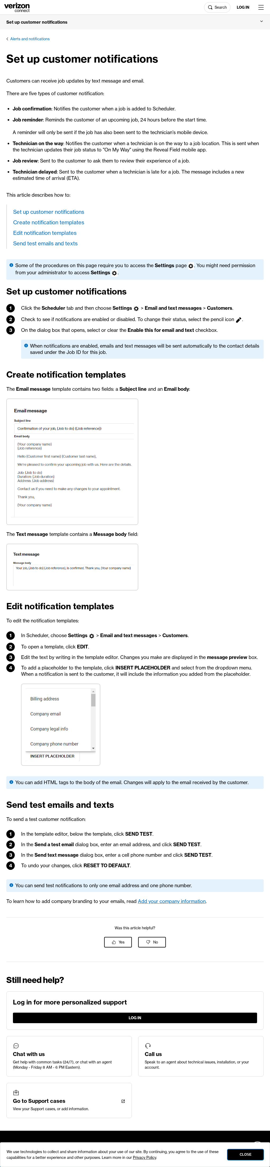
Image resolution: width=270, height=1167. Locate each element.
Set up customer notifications (48, 212)
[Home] (17, 6)
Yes (121, 942)
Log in (243, 7)
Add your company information (172, 901)
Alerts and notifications (30, 39)
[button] (135, 22)
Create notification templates (48, 222)
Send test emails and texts (45, 243)
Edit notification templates (44, 233)
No (155, 942)
